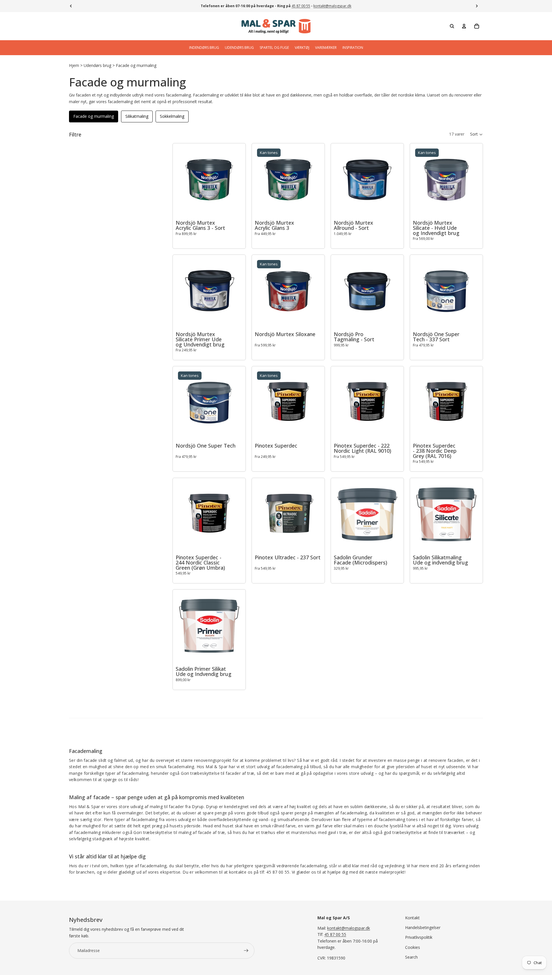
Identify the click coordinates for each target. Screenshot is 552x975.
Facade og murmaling (136, 65)
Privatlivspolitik (418, 937)
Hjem (74, 65)
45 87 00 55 (301, 5)
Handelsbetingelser (422, 927)
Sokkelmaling (172, 116)
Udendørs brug (97, 65)
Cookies (412, 947)
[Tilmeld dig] (246, 950)
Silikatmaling (136, 116)
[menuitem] (204, 47)
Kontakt (412, 917)
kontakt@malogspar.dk (332, 5)
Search (411, 957)
